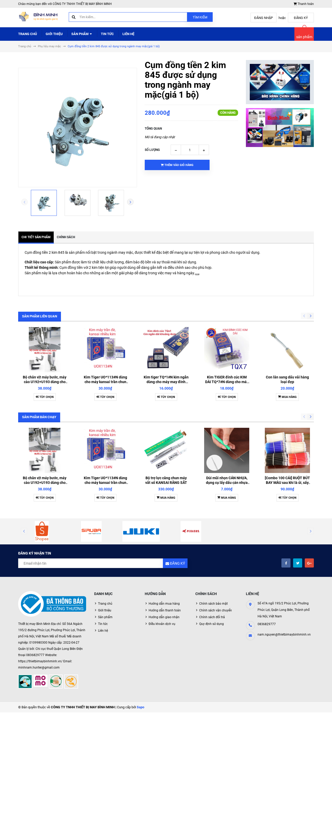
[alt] (141, 531)
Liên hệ (128, 34)
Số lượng (152, 150)
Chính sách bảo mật (213, 603)
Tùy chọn (46, 397)
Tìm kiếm (200, 17)
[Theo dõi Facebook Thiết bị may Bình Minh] (285, 563)
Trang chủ (27, 34)
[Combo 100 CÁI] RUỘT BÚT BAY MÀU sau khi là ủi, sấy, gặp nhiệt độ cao (287, 482)
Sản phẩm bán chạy (39, 417)
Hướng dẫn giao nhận (164, 617)
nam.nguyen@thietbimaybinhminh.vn (284, 634)
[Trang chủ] (39, 17)
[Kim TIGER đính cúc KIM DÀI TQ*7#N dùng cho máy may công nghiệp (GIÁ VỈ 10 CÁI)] (226, 349)
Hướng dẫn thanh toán (165, 610)
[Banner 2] (280, 127)
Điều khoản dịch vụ (162, 624)
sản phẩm (304, 37)
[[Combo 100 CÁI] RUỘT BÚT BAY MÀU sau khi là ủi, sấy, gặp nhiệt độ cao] (287, 450)
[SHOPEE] (41, 531)
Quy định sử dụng (211, 624)
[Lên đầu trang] (312, 804)
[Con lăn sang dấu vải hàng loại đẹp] (287, 349)
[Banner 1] (280, 82)
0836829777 (267, 624)
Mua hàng (289, 397)
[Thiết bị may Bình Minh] (52, 604)
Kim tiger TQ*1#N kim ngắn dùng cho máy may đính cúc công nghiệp (166, 382)
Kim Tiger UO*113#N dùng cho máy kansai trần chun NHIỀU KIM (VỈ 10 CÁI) (105, 382)
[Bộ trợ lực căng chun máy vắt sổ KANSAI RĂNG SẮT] (166, 450)
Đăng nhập (263, 18)
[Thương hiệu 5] (91, 531)
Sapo (140, 707)
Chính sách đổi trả (212, 617)
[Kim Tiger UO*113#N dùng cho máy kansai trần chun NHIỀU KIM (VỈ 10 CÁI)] (105, 349)
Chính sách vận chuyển (215, 610)
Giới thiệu (54, 34)
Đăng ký (301, 18)
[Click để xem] (77, 127)
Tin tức (107, 34)
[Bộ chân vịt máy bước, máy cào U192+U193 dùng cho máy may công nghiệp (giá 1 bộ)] (44, 349)
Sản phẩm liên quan (39, 316)
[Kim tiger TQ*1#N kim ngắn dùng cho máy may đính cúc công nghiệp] (166, 349)
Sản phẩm (80, 34)
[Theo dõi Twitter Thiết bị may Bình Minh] (297, 563)
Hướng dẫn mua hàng (164, 603)
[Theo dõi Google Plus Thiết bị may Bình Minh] (309, 563)
